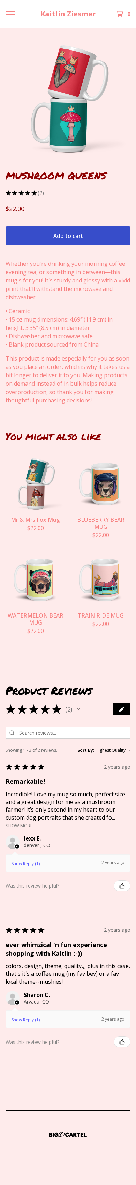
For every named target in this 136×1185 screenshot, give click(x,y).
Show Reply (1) (26, 864)
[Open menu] (10, 14)
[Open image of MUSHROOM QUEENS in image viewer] (68, 98)
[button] (78, 709)
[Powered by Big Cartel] (68, 1135)
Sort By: (86, 750)
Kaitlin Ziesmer (68, 13)
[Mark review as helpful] (122, 885)
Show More (19, 825)
